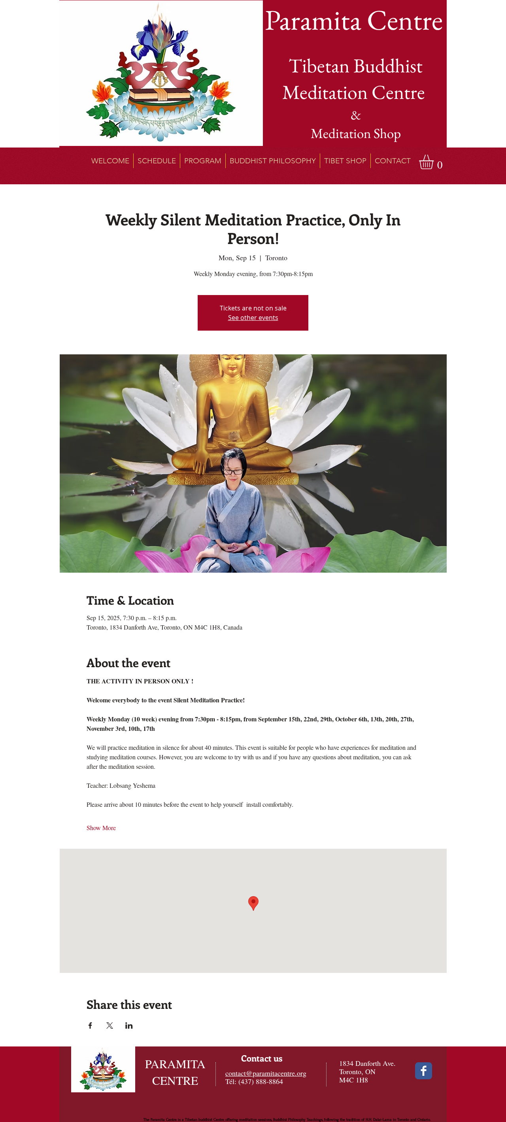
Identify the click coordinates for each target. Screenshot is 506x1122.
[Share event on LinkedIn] (129, 1025)
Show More (101, 827)
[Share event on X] (109, 1025)
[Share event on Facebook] (90, 1025)
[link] (435, 162)
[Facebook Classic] (423, 1070)
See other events (253, 317)
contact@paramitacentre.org (265, 1073)
